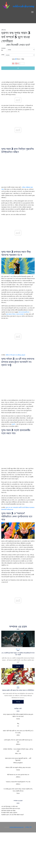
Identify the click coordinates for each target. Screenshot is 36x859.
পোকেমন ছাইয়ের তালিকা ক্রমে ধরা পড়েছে (10, 808)
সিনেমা (18, 59)
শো (18, 68)
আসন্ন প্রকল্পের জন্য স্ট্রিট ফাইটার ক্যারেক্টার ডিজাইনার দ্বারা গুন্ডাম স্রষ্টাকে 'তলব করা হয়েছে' (18, 715)
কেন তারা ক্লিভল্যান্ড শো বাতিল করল (9, 806)
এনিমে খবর (3, 30)
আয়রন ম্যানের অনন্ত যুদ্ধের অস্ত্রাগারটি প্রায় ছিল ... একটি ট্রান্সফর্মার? (18, 759)
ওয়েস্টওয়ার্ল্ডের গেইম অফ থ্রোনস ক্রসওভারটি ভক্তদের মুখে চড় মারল (18, 741)
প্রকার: (13, 59)
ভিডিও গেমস (18, 649)
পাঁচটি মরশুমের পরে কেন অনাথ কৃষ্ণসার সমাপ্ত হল (18, 774)
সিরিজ (22, 59)
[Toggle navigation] (32, 12)
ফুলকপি (13, 424)
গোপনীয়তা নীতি (28, 827)
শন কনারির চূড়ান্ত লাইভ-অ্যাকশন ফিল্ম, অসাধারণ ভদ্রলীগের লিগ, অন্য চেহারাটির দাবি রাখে (18, 790)
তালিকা (18, 735)
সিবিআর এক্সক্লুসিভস (18, 763)
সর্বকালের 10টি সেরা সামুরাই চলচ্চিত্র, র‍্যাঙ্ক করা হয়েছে (18, 767)
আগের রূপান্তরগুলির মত (24, 312)
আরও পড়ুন (18, 666)
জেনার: (3, 55)
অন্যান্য (18, 719)
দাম (18, 726)
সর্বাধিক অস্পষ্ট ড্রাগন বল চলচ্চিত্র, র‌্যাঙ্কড (15, 355)
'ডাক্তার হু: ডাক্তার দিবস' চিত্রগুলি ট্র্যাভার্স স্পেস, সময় (18, 782)
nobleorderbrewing (23, 6)
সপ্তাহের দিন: (3, 49)
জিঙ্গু (18, 723)
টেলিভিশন (18, 744)
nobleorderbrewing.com (16, 827)
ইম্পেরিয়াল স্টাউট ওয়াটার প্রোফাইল (9, 812)
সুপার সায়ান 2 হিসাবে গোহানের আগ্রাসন (15, 314)
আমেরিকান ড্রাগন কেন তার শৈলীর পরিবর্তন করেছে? (12, 815)
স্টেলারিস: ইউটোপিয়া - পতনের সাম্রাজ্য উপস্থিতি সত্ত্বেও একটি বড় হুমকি (18, 750)
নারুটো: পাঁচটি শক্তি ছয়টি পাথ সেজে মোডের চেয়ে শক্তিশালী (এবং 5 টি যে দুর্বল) (18, 732)
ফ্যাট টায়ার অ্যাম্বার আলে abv (8, 810)
